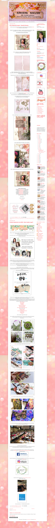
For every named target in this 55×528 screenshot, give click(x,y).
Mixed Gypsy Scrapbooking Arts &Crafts (22, 307)
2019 (38, 154)
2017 (38, 156)
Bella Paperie (22, 303)
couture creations (17, 218)
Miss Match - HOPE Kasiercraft (43, 206)
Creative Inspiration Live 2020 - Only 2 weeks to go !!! (21, 222)
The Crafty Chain (22, 311)
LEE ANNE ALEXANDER (40, 111)
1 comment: (19, 217)
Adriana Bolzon (13, 218)
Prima (38, 232)
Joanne (12, 396)
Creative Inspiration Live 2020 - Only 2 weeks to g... (41, 152)
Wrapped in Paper (22, 312)
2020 (38, 138)
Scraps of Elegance (40, 231)
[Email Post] (21, 217)
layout (29, 218)
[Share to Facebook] (25, 217)
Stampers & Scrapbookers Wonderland (22, 310)
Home (22, 508)
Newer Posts (11, 508)
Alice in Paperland (22, 302)
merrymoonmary (29, 519)
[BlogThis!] (23, 217)
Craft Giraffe (22, 304)
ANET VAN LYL (39, 107)
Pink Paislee (39, 225)
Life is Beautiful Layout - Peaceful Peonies (19, 25)
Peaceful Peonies (21, 189)
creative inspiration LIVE (18, 506)
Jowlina (16, 369)
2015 (38, 158)
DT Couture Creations (26, 218)
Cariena (15, 343)
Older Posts (33, 508)
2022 (38, 136)
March (39, 148)
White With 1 (39, 223)
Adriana (22, 199)
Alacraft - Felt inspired (42, 189)
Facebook (15, 450)
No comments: (19, 505)
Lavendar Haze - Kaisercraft (43, 177)
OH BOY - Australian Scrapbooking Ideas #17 (43, 172)
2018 (38, 155)
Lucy (10, 423)
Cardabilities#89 (43, 166)
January (39, 153)
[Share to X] (24, 217)
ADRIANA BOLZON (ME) (41, 106)
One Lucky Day (39, 240)
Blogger (35, 519)
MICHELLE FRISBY (40, 113)
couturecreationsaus (21, 218)
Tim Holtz (39, 224)
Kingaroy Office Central (22, 306)
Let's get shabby (40, 234)
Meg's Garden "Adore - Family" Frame (43, 184)
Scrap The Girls (39, 230)
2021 (38, 137)
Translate (42, 53)
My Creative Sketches (40, 233)
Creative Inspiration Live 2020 (26, 477)
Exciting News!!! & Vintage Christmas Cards (43, 195)
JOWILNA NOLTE (40, 110)
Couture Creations (40, 226)
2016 (38, 157)
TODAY (42, 200)
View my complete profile (40, 46)
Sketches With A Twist (40, 235)
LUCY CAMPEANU (40, 112)
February (39, 149)
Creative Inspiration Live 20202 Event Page (24, 450)
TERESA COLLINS (40, 236)
